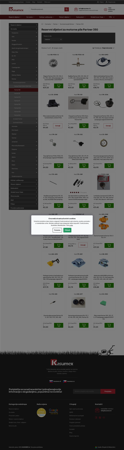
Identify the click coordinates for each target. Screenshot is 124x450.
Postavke (57, 230)
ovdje (71, 225)
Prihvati (67, 230)
